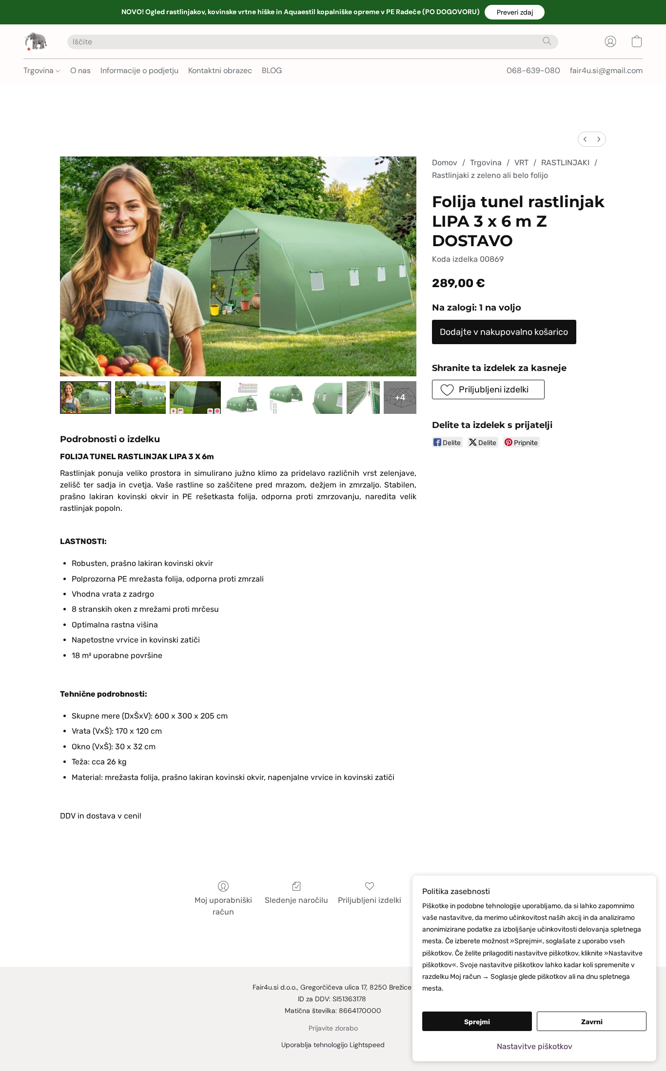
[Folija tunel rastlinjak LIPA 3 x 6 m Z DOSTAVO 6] (363, 397)
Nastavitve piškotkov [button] (534, 1046)
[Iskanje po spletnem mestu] (547, 41)
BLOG (272, 70)
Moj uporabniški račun (223, 906)
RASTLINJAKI (565, 162)
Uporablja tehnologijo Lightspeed (333, 1044)
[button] (515, 12)
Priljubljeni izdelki (369, 900)
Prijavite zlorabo (333, 1028)
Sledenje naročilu (296, 900)
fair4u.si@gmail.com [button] (606, 70)
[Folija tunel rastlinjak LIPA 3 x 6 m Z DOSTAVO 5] (326, 397)
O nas (80, 70)
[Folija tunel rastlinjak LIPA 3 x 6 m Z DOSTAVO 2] (195, 397)
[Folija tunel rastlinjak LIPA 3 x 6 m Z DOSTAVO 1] (140, 397)
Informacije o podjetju (139, 70)
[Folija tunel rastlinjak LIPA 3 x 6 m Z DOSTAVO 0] (85, 397)
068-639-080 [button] (533, 70)
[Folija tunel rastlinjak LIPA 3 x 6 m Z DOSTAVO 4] (283, 397)
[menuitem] (585, 139)
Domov (444, 162)
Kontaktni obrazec (220, 70)
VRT (521, 162)
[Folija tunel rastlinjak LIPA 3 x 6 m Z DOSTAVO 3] (241, 397)
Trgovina (39, 70)
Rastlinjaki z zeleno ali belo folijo (490, 175)
